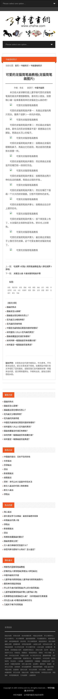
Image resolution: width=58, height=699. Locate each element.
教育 (47, 290)
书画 (17, 293)
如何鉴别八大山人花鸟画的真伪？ (21, 332)
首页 (17, 65)
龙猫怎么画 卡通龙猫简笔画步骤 (27, 273)
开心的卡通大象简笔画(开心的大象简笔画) (21, 588)
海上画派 (7, 512)
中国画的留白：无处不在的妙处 (17, 457)
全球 (38, 290)
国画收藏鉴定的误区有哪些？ (19, 336)
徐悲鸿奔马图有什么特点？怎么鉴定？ (20, 549)
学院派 (7, 494)
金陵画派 (7, 477)
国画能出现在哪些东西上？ (18, 315)
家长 (13, 293)
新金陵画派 (8, 473)
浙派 (6, 469)
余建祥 (24, 290)
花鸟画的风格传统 (14, 324)
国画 (25, 287)
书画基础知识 (36, 65)
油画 (38, 287)
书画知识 (24, 65)
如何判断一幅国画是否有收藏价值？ (22, 340)
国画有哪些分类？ (11, 541)
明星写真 (14, 287)
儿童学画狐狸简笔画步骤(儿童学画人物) (20, 592)
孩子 (42, 287)
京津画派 (7, 465)
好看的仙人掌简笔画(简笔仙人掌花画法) (20, 571)
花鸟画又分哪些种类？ (16, 320)
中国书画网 (39, 88)
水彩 (19, 290)
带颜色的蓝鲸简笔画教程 (14, 567)
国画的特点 (11, 307)
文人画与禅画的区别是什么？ (16, 545)
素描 (42, 290)
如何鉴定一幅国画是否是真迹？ (20, 345)
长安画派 (7, 461)
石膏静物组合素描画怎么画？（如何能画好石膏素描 (25, 596)
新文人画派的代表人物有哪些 (16, 486)
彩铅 (9, 287)
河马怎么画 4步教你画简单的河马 (18, 600)
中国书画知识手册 (11, 575)
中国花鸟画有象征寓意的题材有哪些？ (23, 328)
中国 (29, 287)
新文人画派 (8, 490)
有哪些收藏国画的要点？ (14, 537)
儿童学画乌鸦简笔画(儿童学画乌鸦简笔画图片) (23, 579)
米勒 (47, 287)
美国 (34, 287)
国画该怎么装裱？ (14, 311)
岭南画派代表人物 (11, 520)
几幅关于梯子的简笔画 (13, 604)
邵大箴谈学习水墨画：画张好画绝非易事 (21, 516)
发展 (29, 290)
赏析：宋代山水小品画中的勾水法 (18, 482)
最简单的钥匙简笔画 (12, 584)
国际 (34, 290)
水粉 (14, 290)
